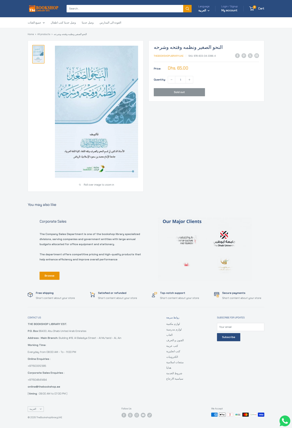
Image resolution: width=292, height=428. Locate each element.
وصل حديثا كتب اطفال (63, 22)
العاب (169, 335)
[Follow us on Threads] (130, 415)
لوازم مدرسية (174, 329)
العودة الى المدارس (110, 22)
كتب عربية (172, 346)
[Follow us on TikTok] (149, 415)
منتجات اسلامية (175, 362)
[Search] (187, 8)
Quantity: (160, 79)
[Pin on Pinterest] (243, 55)
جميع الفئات (34, 22)
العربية (33, 409)
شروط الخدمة (174, 373)
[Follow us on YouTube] (143, 415)
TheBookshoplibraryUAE (169, 55)
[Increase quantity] (189, 79)
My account (229, 10)
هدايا (168, 367)
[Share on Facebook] (237, 55)
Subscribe (228, 337)
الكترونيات (172, 357)
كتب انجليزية (173, 351)
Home (31, 34)
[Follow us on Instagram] (136, 415)
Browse (49, 275)
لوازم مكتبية (173, 324)
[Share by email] (256, 55)
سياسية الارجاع (174, 378)
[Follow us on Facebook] (123, 415)
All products (43, 34)
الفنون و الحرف (175, 340)
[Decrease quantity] (171, 79)
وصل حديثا (88, 22)
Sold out (179, 92)
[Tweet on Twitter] (250, 55)
